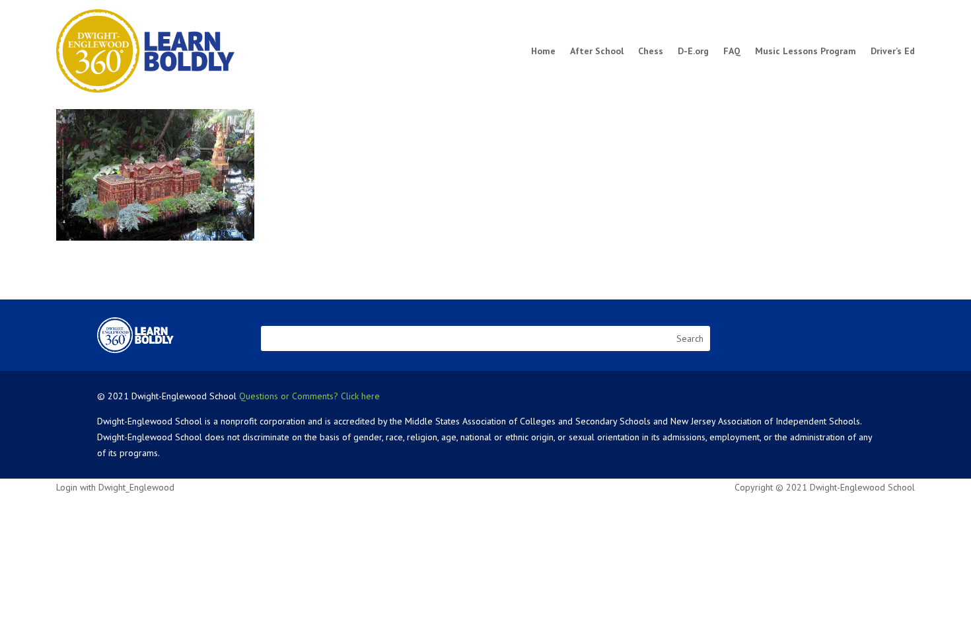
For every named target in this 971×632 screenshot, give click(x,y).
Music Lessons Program (805, 51)
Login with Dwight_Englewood (115, 487)
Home (543, 51)
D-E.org (693, 51)
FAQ (731, 51)
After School (597, 51)
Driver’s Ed (893, 51)
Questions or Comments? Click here (309, 396)
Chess (650, 51)
